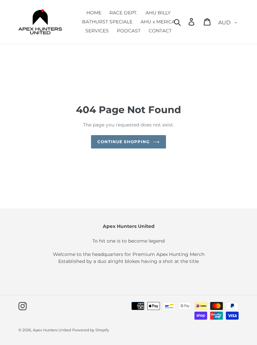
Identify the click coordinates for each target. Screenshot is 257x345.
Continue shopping (123, 141)
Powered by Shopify (90, 330)
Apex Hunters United (52, 330)
